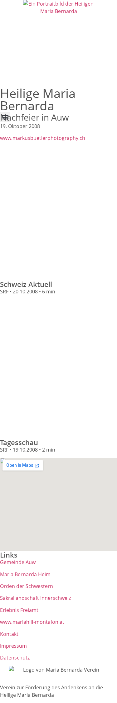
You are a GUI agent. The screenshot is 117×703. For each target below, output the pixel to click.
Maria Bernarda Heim (25, 574)
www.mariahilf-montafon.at (32, 621)
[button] (5, 117)
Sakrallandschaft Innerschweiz (35, 598)
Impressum (13, 645)
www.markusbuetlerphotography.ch (42, 138)
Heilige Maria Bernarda (38, 99)
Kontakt (9, 634)
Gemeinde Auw (18, 562)
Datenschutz (15, 657)
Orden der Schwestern (26, 586)
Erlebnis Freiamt (19, 610)
